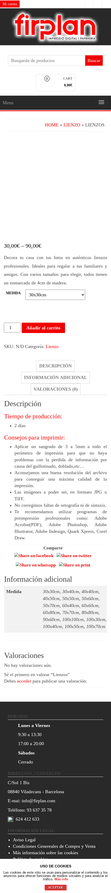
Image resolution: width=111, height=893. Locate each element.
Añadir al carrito (43, 327)
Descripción (55, 365)
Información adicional (55, 377)
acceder (24, 681)
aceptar (55, 887)
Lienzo (72, 124)
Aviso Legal (24, 839)
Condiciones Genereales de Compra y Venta (54, 846)
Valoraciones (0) (56, 389)
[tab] (55, 366)
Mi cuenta (10, 4)
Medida (13, 293)
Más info (61, 879)
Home (52, 124)
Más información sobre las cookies (45, 852)
